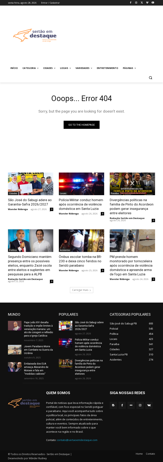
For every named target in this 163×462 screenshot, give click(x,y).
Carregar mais (80, 290)
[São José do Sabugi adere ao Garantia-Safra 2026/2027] (30, 184)
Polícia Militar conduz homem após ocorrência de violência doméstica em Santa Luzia (81, 204)
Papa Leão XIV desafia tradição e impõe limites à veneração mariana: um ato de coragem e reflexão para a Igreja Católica (38, 329)
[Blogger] (113, 405)
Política (13, 250)
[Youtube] (152, 3)
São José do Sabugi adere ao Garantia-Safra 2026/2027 (30, 202)
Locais (63, 193)
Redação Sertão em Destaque (127, 218)
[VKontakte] (149, 405)
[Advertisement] (112, 35)
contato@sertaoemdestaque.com (77, 440)
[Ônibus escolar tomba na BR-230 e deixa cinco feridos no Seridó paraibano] (81, 240)
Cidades (13, 193)
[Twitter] (142, 3)
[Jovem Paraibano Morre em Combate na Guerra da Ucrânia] (14, 349)
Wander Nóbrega (18, 209)
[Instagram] (136, 3)
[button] (150, 77)
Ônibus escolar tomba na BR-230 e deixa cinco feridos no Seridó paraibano (80, 261)
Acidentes (65, 250)
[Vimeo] (147, 3)
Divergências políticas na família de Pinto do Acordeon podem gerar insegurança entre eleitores (131, 206)
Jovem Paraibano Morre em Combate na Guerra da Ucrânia (38, 350)
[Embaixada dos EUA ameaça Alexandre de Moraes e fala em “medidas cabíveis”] (14, 367)
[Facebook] (130, 3)
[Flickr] (131, 405)
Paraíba (115, 193)
